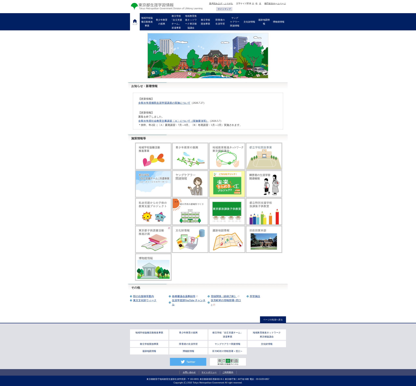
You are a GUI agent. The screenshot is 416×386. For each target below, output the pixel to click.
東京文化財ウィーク (144, 300)
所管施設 (255, 296)
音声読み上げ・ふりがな (221, 3)
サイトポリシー (209, 372)
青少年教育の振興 (188, 332)
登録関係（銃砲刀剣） (224, 296)
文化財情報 (267, 344)
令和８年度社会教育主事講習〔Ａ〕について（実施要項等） (173, 121)
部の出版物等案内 (143, 296)
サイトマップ (224, 9)
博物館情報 (188, 351)
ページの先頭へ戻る (273, 319)
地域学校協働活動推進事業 (149, 332)
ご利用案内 (227, 372)
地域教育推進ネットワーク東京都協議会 (267, 334)
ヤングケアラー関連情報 (227, 344)
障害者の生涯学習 (188, 344)
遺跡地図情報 (149, 351)
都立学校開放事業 (149, 344)
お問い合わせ (189, 372)
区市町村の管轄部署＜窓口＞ (227, 351)
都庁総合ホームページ (275, 3)
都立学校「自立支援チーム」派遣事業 (227, 334)
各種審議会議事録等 (183, 296)
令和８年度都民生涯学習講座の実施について (164, 102)
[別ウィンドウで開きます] (153, 239)
